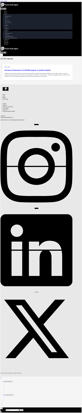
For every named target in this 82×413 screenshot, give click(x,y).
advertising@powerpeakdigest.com (17, 119)
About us (6, 41)
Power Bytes (7, 28)
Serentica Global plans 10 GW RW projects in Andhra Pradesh (27, 70)
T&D (5, 19)
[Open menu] (1, 55)
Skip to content (3, 1)
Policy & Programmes (8, 22)
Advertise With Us (4, 119)
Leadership (6, 25)
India (5, 14)
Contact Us (6, 39)
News (8, 67)
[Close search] (1, 408)
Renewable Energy (8, 16)
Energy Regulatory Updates (9, 36)
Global (6, 27)
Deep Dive (5, 109)
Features (6, 31)
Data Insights (6, 108)
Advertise (6, 44)
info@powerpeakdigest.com (6, 117)
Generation (6, 17)
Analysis (4, 103)
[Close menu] (0, 378)
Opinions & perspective (8, 33)
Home (5, 11)
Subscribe (6, 42)
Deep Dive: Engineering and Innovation (12, 401)
